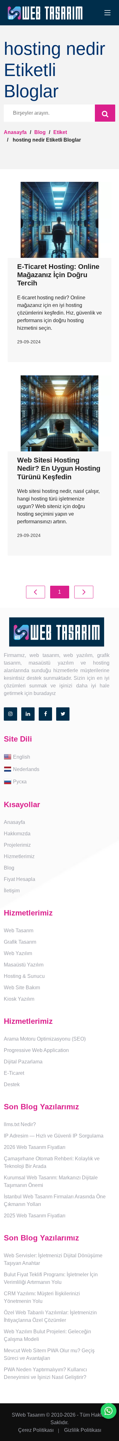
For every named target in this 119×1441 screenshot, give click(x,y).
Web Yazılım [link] (18, 953)
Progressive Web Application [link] (36, 1050)
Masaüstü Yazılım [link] (23, 964)
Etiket (60, 132)
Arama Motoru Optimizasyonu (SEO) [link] (45, 1039)
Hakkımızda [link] (17, 833)
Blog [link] (9, 867)
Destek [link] (12, 1084)
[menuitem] (59, 757)
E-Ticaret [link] (14, 1073)
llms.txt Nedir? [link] (20, 1124)
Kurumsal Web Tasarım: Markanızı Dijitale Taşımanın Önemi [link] (51, 1181)
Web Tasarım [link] (18, 930)
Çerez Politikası (36, 1430)
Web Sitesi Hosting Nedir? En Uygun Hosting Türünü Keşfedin (58, 468)
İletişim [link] (12, 890)
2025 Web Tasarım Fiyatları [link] (34, 1215)
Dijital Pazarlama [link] (23, 1061)
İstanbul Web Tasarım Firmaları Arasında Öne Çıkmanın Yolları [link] (55, 1200)
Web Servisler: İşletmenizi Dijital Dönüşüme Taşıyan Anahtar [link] (53, 1259)
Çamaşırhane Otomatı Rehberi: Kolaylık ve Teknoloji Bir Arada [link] (52, 1162)
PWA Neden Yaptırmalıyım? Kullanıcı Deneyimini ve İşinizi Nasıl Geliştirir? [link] (45, 1373)
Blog (40, 132)
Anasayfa (15, 132)
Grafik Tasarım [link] (20, 942)
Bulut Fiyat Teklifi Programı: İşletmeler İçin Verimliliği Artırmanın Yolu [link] (51, 1278)
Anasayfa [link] (14, 822)
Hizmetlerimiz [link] (19, 856)
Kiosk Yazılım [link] (19, 999)
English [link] (21, 757)
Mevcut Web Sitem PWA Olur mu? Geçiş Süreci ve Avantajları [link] (49, 1354)
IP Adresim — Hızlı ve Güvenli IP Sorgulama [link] (53, 1135)
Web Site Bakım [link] (22, 987)
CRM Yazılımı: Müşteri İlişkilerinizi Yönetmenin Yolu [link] (42, 1297)
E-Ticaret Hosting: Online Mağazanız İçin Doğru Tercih (58, 275)
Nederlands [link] (26, 769)
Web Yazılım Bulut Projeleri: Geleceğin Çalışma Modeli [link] (47, 1335)
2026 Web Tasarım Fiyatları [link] (34, 1147)
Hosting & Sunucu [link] (24, 976)
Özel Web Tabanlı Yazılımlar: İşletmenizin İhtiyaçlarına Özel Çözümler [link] (50, 1316)
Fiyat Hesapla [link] (19, 879)
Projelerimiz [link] (17, 845)
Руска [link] (20, 781)
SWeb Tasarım (28, 1415)
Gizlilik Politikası (82, 1430)
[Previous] (35, 592)
